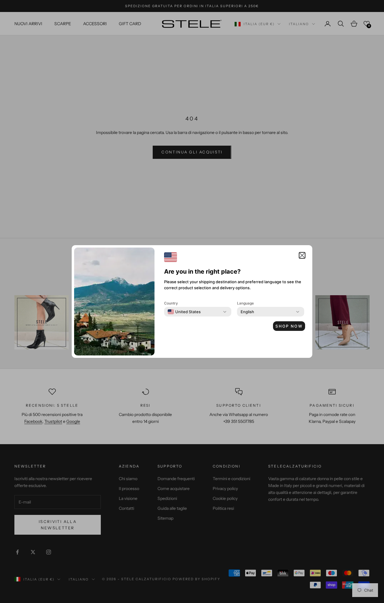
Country (171, 303)
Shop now (289, 326)
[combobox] (184, 312)
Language (245, 303)
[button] (302, 255)
